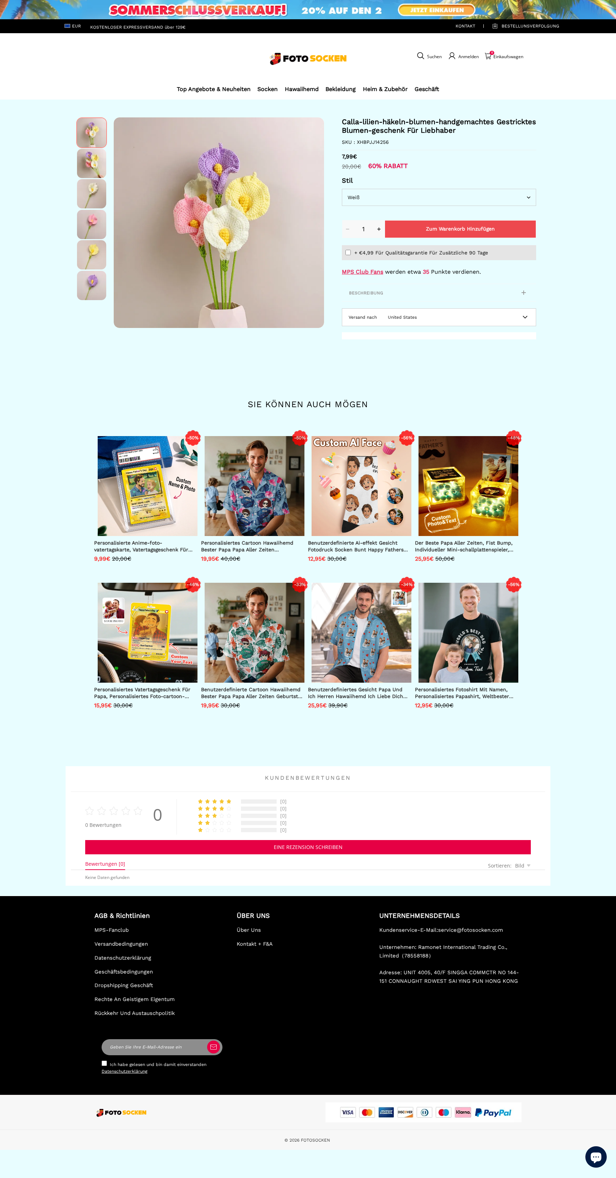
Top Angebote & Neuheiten (214, 89)
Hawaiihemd (302, 89)
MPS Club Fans (362, 271)
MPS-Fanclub (111, 930)
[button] (124, 223)
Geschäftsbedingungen (123, 972)
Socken (267, 89)
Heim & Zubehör (385, 89)
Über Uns (249, 930)
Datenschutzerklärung (122, 958)
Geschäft (427, 89)
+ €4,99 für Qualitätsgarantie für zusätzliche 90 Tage (421, 253)
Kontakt (465, 26)
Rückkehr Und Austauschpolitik (134, 1013)
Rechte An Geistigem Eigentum (134, 999)
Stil (347, 180)
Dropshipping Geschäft (123, 985)
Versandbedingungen (121, 944)
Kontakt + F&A (255, 944)
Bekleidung (340, 89)
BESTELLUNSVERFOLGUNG (522, 26)
